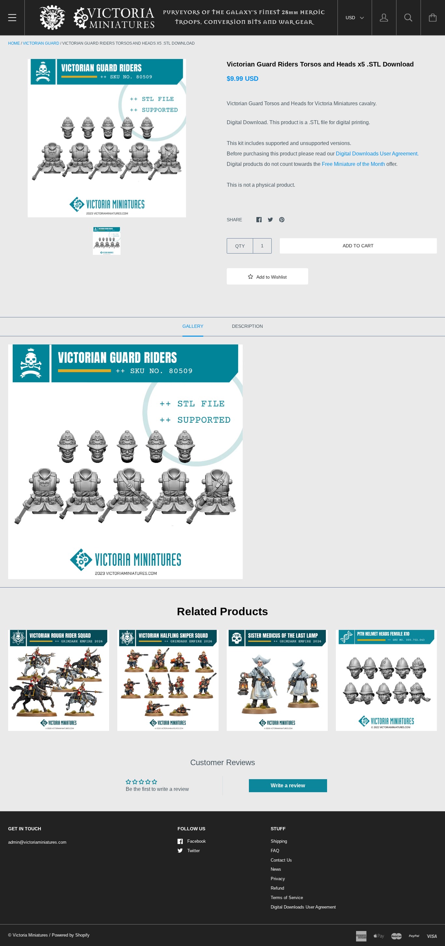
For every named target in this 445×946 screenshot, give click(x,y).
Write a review (288, 785)
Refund (277, 888)
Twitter (193, 850)
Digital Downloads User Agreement (303, 907)
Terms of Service (287, 897)
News (276, 869)
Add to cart (358, 245)
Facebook (196, 841)
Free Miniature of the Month (353, 164)
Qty (240, 246)
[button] (267, 276)
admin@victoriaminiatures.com (37, 842)
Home (14, 43)
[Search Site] (408, 17)
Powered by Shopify (71, 935)
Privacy (278, 878)
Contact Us (281, 860)
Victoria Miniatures (30, 935)
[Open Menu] (12, 17)
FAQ (275, 850)
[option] (107, 138)
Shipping (279, 841)
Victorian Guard (41, 43)
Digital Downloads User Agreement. (377, 153)
